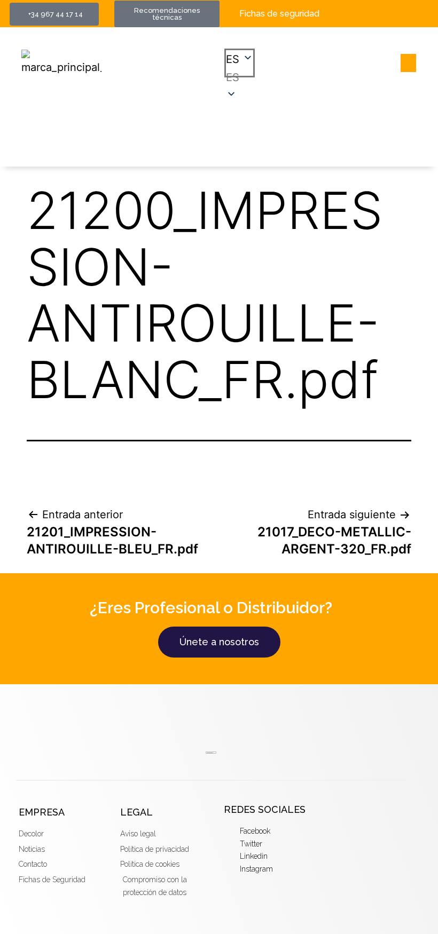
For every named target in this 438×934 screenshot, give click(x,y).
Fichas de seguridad (279, 14)
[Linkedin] (399, 20)
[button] (239, 77)
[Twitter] (417, 8)
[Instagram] (417, 20)
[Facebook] (399, 8)
